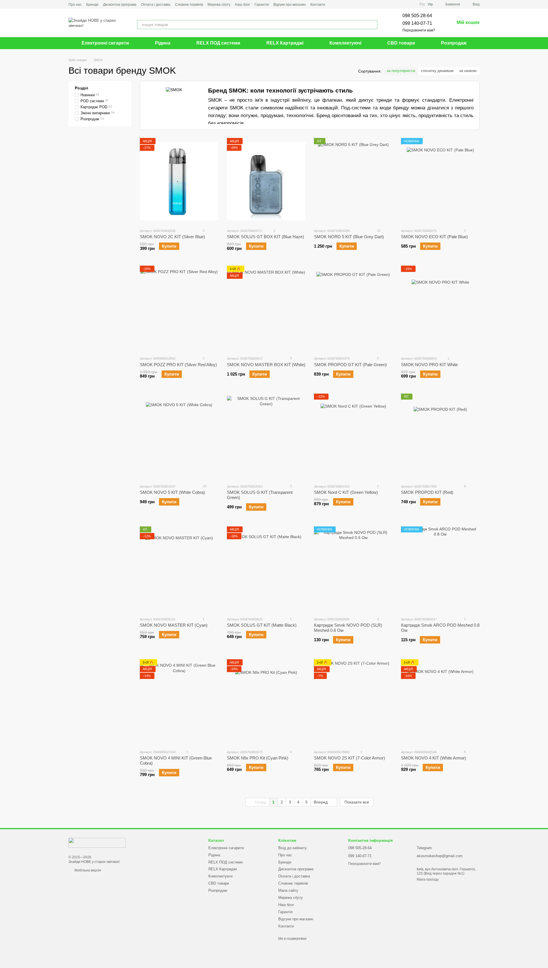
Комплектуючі (345, 43)
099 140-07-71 (417, 23)
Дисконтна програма (119, 5)
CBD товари (401, 43)
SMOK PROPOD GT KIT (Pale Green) (350, 364)
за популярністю (401, 71)
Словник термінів (189, 5)
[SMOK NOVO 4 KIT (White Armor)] (440, 702)
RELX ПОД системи (218, 43)
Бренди (92, 5)
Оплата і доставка (155, 5)
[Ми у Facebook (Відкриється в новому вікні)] (333, 4)
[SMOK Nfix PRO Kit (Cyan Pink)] (266, 702)
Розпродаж (453, 43)
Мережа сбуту (218, 5)
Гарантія (262, 5)
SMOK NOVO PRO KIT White (429, 364)
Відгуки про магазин (289, 5)
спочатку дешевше (437, 71)
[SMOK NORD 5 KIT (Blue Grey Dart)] (353, 181)
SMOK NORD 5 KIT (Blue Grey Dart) (349, 236)
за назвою (468, 71)
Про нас (75, 5)
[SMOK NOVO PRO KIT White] (440, 308)
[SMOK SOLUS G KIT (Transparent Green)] (266, 436)
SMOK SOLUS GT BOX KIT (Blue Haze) (265, 236)
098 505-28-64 (417, 15)
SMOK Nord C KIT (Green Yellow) (346, 492)
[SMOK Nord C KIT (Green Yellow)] (353, 436)
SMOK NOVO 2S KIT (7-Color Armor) (349, 757)
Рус (422, 4)
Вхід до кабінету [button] (292, 848)
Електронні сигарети (105, 43)
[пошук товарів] (372, 24)
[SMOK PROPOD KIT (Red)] (440, 436)
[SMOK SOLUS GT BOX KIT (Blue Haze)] (266, 181)
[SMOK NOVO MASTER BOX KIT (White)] (266, 308)
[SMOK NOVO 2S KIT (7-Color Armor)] (353, 702)
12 (378, 230)
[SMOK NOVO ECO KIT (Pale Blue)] (440, 181)
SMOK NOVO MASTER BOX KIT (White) (266, 364)
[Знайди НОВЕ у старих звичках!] (97, 842)
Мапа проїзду (428, 879)
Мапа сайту (288, 890)
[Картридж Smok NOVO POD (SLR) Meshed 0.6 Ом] (353, 569)
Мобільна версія (87, 870)
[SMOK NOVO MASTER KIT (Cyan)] (179, 569)
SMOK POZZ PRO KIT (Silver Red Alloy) (178, 364)
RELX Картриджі (284, 43)
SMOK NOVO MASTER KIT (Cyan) (173, 625)
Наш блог (242, 5)
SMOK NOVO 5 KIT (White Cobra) (172, 492)
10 (204, 486)
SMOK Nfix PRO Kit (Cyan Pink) (257, 757)
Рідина (162, 43)
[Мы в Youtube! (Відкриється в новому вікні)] (340, 4)
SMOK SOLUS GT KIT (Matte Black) (262, 625)
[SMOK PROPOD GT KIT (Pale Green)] (353, 308)
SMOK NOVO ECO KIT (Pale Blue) (434, 236)
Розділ (81, 88)
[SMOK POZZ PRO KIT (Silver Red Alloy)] (179, 308)
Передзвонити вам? (418, 30)
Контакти (317, 5)
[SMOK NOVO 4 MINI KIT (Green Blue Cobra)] (179, 702)
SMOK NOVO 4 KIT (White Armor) (433, 757)
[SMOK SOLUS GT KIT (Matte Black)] (266, 569)
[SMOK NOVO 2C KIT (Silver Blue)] (179, 181)
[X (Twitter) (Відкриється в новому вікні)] (346, 4)
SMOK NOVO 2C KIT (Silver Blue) (172, 236)
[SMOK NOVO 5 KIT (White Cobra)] (179, 436)
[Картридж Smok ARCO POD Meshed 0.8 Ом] (440, 569)
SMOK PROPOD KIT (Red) (427, 492)
